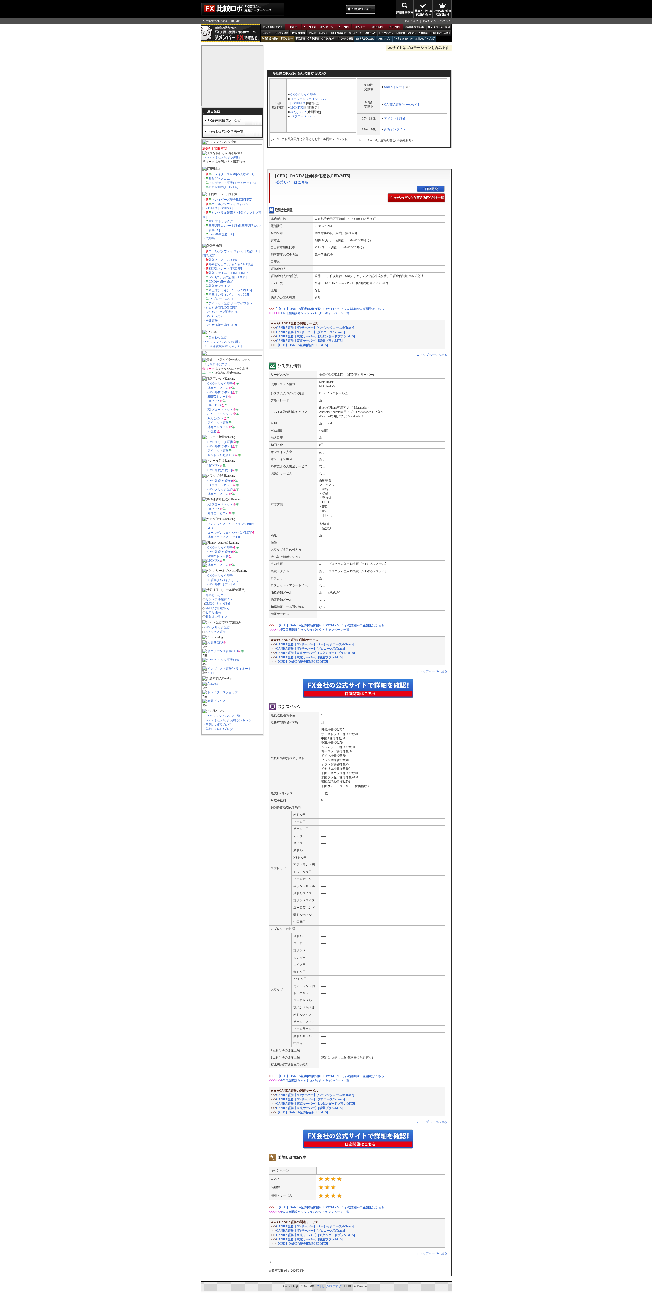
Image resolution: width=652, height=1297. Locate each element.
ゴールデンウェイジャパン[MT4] (229, 532)
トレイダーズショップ (222, 692)
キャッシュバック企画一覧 (232, 131)
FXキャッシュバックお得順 (221, 157)
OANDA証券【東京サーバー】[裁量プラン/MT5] (309, 341)
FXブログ (411, 21)
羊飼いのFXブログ (218, 724)
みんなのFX (215, 418)
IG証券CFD (215, 642)
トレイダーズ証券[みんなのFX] (233, 174)
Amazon (212, 683)
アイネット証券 (218, 422)
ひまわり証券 (218, 337)
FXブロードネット (221, 299)
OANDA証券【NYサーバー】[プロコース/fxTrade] (310, 332)
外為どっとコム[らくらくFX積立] (231, 264)
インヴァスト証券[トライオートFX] (233, 183)
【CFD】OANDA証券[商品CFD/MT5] (302, 345)
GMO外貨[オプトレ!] (221, 584)
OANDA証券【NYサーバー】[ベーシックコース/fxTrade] (315, 328)
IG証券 (210, 239)
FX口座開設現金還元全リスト (222, 346)
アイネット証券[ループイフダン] (231, 303)
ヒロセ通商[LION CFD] (221, 307)
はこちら (329, 309)
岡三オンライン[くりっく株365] (230, 290)
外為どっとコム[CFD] (223, 260)
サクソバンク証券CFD (222, 651)
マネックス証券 (215, 632)
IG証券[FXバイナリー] (222, 580)
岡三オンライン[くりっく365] (229, 294)
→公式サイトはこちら (290, 182)
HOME (235, 21)
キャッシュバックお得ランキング (228, 720)
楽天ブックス (216, 701)
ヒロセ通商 (213, 612)
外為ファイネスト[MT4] (223, 537)
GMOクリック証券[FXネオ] (228, 277)
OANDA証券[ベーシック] (401, 104)
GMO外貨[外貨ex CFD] (221, 325)
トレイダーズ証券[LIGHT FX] (232, 200)
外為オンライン (219, 286)
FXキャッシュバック (437, 21)
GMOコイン (214, 316)
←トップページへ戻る (432, 355)
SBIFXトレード (217, 396)
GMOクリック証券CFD (223, 660)
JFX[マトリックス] (221, 221)
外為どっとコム (219, 178)
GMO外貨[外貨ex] (221, 281)
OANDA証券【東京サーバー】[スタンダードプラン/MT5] (315, 336)
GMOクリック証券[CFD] (222, 312)
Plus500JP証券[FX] (221, 234)
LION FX (213, 401)
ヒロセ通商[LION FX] (223, 187)
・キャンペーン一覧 (315, 313)
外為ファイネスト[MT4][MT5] (229, 273)
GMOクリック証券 (220, 383)
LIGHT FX (214, 405)
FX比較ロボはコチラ (216, 364)
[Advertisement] (314, 9)
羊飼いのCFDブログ (219, 729)
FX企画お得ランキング (232, 120)
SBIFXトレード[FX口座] (225, 268)
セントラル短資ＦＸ (221, 455)
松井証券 (212, 320)
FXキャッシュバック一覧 (223, 716)
